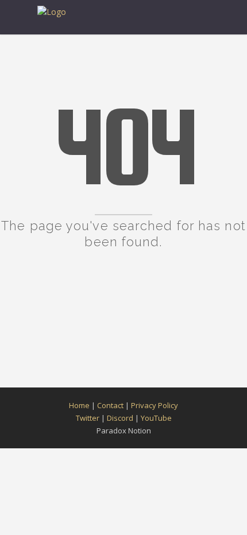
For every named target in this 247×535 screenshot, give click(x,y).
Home (79, 405)
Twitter (87, 418)
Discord (120, 418)
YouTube (156, 418)
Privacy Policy (154, 405)
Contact (110, 405)
